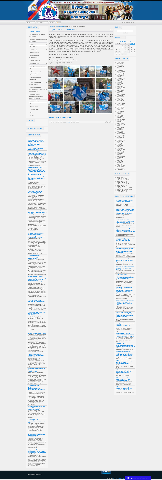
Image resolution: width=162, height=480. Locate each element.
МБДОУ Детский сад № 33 (124, 188)
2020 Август (120, 164)
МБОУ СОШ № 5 (121, 186)
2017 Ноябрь (120, 120)
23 (125, 52)
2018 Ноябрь (120, 136)
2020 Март (120, 157)
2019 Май (119, 144)
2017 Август (120, 116)
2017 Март (120, 110)
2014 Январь (120, 62)
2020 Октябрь (121, 166)
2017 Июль (120, 115)
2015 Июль (120, 85)
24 (128, 52)
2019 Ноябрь (120, 152)
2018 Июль (120, 131)
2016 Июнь (120, 99)
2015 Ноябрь (120, 90)
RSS (59, 22)
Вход (53, 22)
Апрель (61, 26)
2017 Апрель (120, 111)
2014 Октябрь (121, 73)
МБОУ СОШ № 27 (122, 177)
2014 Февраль (121, 63)
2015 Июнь (120, 83)
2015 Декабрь (121, 91)
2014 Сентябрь (121, 71)
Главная (31, 22)
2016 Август (120, 100)
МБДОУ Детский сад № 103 (124, 189)
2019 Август (120, 148)
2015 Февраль (121, 78)
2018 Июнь (120, 129)
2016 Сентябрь (121, 102)
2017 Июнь (120, 114)
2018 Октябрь (121, 135)
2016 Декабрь (121, 106)
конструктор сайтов (118, 478)
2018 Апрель (120, 127)
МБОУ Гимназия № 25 (123, 184)
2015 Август (120, 86)
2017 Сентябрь (121, 118)
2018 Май (119, 128)
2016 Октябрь (121, 103)
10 (128, 47)
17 (128, 50)
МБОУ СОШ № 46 (122, 182)
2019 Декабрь (121, 153)
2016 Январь (120, 92)
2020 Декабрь (121, 169)
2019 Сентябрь (121, 149)
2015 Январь (120, 77)
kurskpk (68, 122)
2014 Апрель (120, 66)
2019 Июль (120, 147)
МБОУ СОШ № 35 (122, 181)
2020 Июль (120, 162)
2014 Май (119, 67)
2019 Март (120, 141)
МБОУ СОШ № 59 (122, 185)
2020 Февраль (121, 156)
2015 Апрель (120, 81)
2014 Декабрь (121, 75)
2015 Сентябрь (121, 87)
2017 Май (119, 112)
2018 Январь (120, 123)
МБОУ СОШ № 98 (122, 191)
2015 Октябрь (121, 88)
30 (125, 54)
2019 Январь (120, 139)
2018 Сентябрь (121, 133)
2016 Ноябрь (120, 104)
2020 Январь (120, 154)
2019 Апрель (120, 143)
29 (122, 54)
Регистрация (42, 22)
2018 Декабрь (121, 137)
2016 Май (119, 98)
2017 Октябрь (121, 119)
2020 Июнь (120, 161)
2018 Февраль (121, 124)
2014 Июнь (120, 69)
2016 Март (120, 95)
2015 (56, 26)
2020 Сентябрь (121, 165)
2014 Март (120, 65)
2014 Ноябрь (120, 74)
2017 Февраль (121, 108)
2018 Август (120, 132)
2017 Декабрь (121, 121)
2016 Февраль (121, 94)
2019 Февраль (121, 140)
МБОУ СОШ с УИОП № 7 (124, 180)
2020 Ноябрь (120, 168)
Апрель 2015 (125, 41)
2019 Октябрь (121, 151)
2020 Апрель (120, 158)
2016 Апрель (120, 96)
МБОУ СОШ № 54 (122, 190)
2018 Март (120, 125)
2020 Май (119, 160)
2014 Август (120, 70)
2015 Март (120, 79)
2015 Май (119, 82)
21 (119, 52)
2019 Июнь (120, 145)
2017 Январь (120, 107)
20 (116, 52)
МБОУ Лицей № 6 (122, 178)
